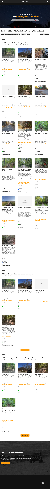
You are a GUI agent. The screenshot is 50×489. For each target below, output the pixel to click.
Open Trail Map (6, 462)
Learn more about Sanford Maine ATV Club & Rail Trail (8, 214)
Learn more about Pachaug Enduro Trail (25, 214)
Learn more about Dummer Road (41, 175)
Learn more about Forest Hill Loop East (8, 101)
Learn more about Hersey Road (8, 65)
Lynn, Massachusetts (31, 25)
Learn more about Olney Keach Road (41, 101)
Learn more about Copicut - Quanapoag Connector (41, 65)
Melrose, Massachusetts (40, 25)
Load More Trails (25, 435)
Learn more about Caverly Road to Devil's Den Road (41, 214)
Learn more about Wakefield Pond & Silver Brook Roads (8, 138)
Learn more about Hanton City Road (25, 65)
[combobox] (23, 20)
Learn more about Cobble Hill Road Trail (8, 250)
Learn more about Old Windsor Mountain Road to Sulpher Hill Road (25, 175)
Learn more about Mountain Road (25, 101)
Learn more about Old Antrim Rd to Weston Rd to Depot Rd (41, 138)
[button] (5, 34)
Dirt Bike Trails (15, 12)
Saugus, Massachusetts (21, 25)
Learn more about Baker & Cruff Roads (25, 138)
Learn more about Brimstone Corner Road (8, 175)
